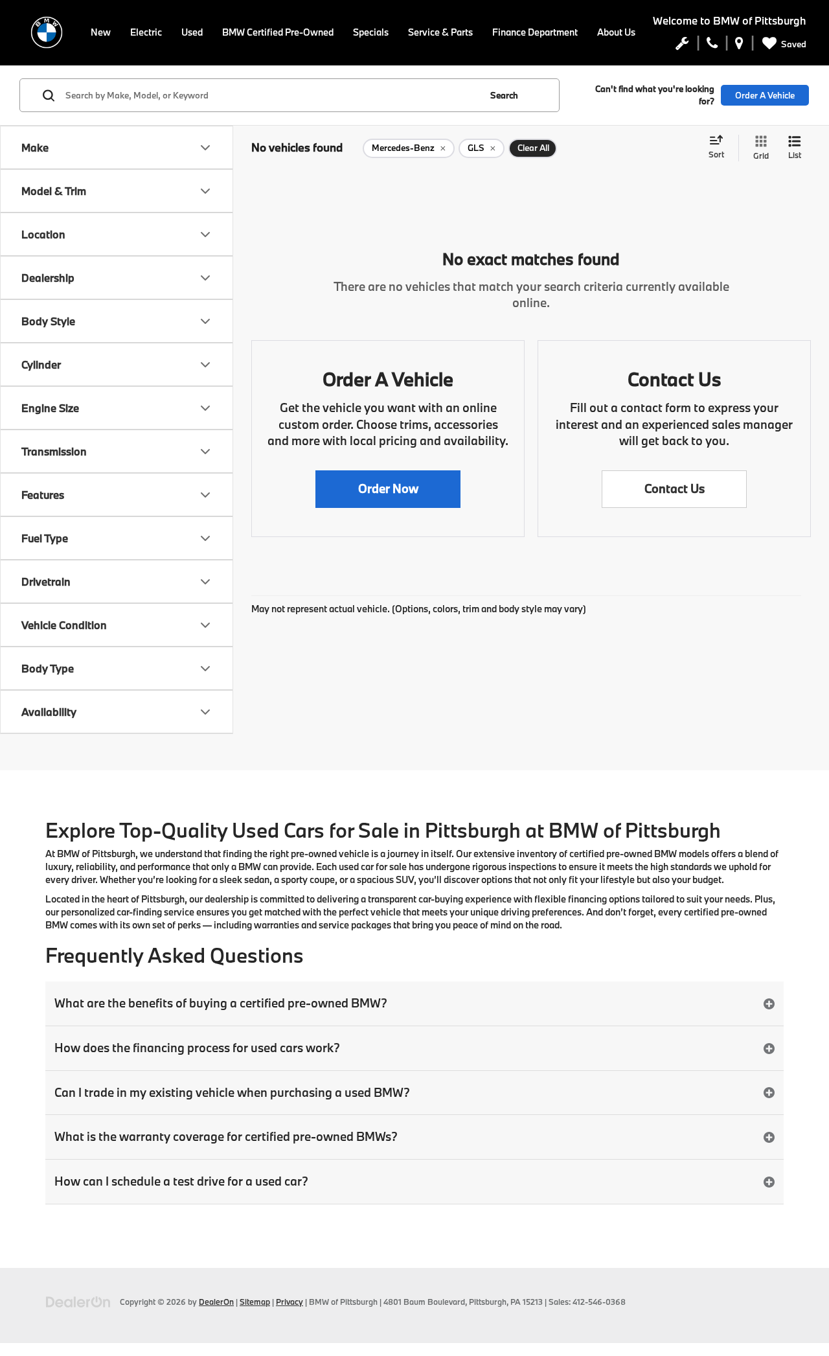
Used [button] (192, 32)
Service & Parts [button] (440, 32)
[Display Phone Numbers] (712, 46)
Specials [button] (371, 32)
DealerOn (216, 1301)
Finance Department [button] (535, 32)
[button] (387, 489)
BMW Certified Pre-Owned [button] (278, 32)
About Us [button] (616, 32)
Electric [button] (146, 32)
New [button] (101, 32)
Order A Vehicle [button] (765, 95)
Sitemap (255, 1301)
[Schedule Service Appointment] (682, 46)
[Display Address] (739, 46)
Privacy (289, 1301)
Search (504, 95)
